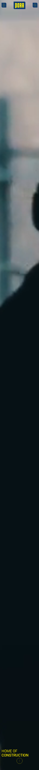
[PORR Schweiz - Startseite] (19, 5)
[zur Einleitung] (19, 761)
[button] (4, 5)
